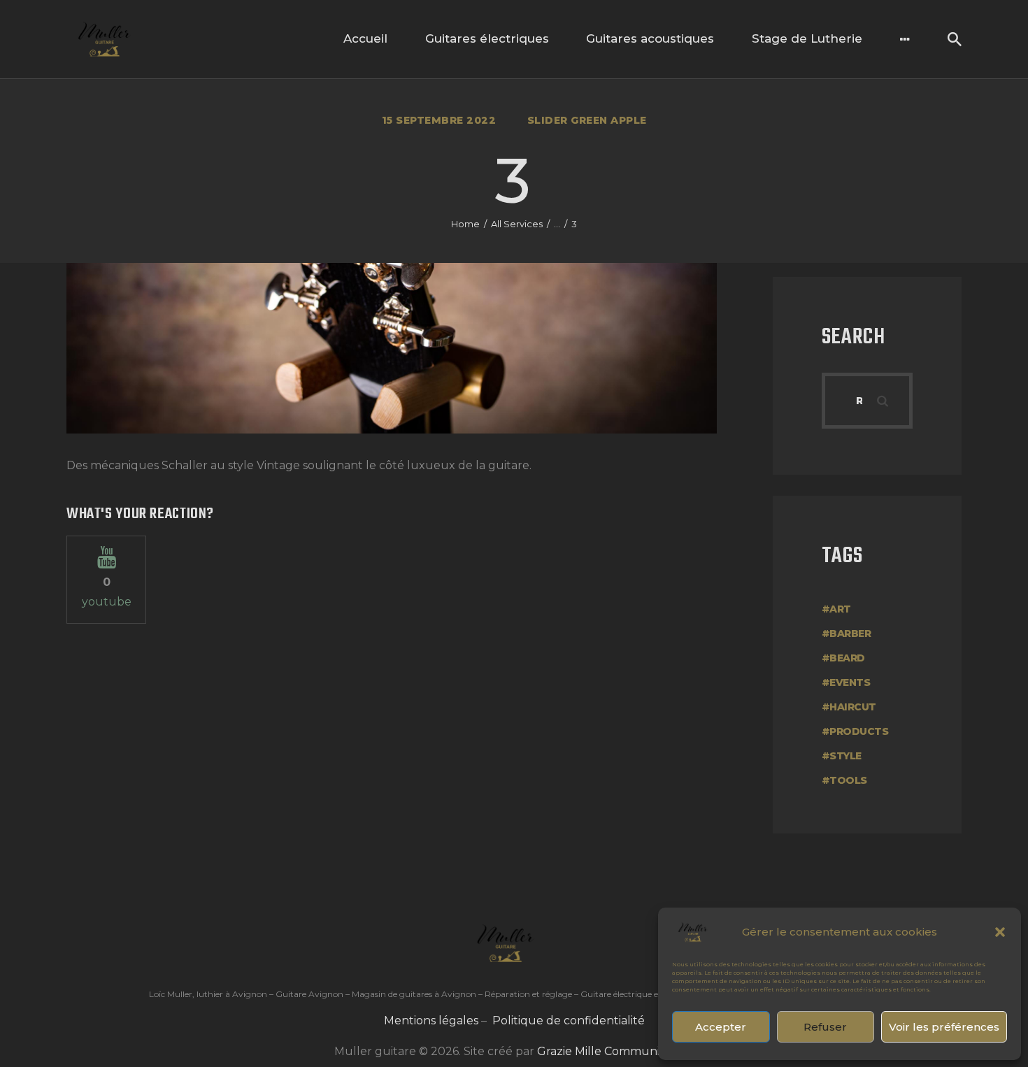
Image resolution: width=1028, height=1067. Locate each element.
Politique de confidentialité (568, 1020)
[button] (1000, 932)
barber (850, 633)
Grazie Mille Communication (615, 1051)
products (858, 731)
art (840, 609)
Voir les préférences (944, 1026)
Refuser (825, 1026)
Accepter (720, 1026)
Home (465, 223)
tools (848, 780)
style (845, 756)
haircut (852, 707)
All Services (517, 223)
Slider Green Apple (587, 120)
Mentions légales (431, 1020)
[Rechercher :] (867, 400)
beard (847, 658)
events (849, 682)
